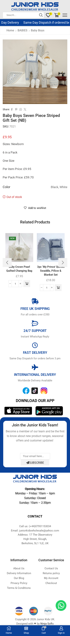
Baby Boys (37, 30)
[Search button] (41, 15)
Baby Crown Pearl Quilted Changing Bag (19, 268)
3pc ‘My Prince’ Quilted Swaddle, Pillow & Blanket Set (50, 270)
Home (10, 30)
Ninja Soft (46, 623)
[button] (26, 283)
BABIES (22, 30)
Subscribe (36, 462)
